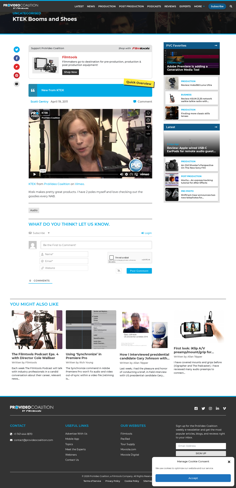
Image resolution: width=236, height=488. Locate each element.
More (198, 6)
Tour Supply (128, 444)
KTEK (32, 184)
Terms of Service (92, 481)
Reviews (170, 6)
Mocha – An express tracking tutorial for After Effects (197, 181)
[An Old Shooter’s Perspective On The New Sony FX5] (171, 164)
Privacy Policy (112, 481)
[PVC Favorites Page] (216, 45)
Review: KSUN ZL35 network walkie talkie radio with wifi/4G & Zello (196, 101)
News (91, 6)
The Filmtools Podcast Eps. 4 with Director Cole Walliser (35, 356)
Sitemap (148, 481)
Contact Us (72, 459)
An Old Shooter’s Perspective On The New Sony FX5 (197, 166)
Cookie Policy (132, 481)
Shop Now (70, 72)
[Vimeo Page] (224, 408)
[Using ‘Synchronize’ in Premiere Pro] (91, 329)
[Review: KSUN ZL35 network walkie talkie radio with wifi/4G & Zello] (171, 98)
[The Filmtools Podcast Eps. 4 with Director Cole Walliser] (37, 329)
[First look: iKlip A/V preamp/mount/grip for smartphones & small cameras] (199, 326)
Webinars (71, 454)
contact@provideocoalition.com (33, 440)
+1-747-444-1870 (22, 434)
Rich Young (86, 362)
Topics (69, 444)
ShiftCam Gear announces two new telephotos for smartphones (198, 198)
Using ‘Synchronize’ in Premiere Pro (83, 356)
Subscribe (217, 6)
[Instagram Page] (210, 408)
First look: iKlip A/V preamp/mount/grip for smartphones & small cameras (198, 352)
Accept (193, 478)
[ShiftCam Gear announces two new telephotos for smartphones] (171, 194)
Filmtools (31, 362)
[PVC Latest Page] (216, 127)
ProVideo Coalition (57, 184)
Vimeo (79, 184)
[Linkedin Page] (217, 408)
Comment (144, 101)
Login (148, 233)
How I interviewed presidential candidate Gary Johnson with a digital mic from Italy (145, 358)
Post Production (131, 6)
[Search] (231, 6)
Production (107, 6)
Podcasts (154, 6)
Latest (79, 6)
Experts (185, 6)
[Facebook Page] (196, 408)
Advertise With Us (76, 433)
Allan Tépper (140, 362)
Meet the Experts (75, 449)
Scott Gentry (39, 101)
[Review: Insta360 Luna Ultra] (171, 83)
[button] (229, 461)
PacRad (125, 438)
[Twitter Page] (203, 408)
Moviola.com (128, 449)
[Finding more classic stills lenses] (171, 113)
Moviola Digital (130, 454)
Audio (33, 210)
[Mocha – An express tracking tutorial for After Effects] (171, 179)
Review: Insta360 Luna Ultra (196, 85)
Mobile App (72, 438)
